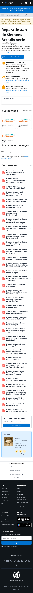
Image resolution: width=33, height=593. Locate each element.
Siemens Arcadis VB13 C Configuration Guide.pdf (15, 399)
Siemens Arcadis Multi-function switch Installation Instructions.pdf (16, 292)
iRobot (8, 53)
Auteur (7, 434)
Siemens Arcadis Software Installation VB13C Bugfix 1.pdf (15, 330)
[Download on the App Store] (23, 519)
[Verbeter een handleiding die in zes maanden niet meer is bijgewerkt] (24, 451)
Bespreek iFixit (5, 494)
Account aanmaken (16, 10)
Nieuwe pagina (27, 110)
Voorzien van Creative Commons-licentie (16, 586)
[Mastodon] (22, 561)
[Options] (2, 15)
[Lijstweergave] (28, 165)
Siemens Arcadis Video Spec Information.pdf (16, 405)
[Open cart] (26, 3)
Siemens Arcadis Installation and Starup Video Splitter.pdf (16, 258)
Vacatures (4, 497)
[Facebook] (7, 561)
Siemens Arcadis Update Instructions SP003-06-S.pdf (16, 385)
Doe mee (20, 494)
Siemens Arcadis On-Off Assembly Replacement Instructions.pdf (14, 299)
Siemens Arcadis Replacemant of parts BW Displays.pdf (17, 312)
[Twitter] (11, 561)
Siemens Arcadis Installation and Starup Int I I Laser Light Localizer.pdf (16, 251)
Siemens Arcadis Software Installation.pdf (15, 324)
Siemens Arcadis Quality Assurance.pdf (15, 306)
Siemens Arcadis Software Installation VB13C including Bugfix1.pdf (16, 338)
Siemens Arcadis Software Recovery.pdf (15, 345)
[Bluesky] (26, 561)
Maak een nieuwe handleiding (13, 57)
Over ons (4, 488)
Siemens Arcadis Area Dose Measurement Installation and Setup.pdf (16, 172)
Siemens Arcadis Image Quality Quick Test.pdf (14, 206)
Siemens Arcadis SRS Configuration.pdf (13, 358)
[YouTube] (18, 561)
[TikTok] (4, 561)
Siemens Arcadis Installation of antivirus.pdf (16, 272)
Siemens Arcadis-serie (13, 15)
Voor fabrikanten (22, 507)
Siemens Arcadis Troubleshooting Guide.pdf (16, 379)
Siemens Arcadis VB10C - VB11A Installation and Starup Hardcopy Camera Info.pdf (17, 392)
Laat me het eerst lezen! (10, 546)
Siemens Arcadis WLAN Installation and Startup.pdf (16, 410)
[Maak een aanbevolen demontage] (20, 451)
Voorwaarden (5, 522)
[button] (21, 3)
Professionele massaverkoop (21, 498)
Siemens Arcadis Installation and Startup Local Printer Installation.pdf (16, 236)
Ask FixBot (15, 425)
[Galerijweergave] (31, 165)
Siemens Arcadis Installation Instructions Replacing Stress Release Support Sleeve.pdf (17, 265)
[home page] (9, 3)
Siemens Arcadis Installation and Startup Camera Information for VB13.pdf (16, 221)
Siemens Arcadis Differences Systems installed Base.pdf (16, 200)
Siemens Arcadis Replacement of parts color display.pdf (17, 318)
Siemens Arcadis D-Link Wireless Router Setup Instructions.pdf (14, 194)
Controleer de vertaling (15, 23)
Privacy (3, 519)
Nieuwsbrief (5, 500)
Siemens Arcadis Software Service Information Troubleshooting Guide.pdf (16, 351)
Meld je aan (16, 543)
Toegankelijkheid (6, 516)
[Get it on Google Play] (24, 525)
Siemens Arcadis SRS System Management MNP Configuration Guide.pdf (16, 365)
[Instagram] (15, 561)
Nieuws (19, 491)
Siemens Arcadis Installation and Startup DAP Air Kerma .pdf (16, 228)
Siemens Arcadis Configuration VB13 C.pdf (15, 187)
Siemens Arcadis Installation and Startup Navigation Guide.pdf (16, 244)
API (2, 503)
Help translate (15, 555)
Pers (18, 488)
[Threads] (29, 561)
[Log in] (30, 3)
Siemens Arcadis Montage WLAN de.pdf (15, 285)
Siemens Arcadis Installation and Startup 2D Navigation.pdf (16, 213)
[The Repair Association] (16, 565)
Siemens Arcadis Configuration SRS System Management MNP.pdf (15, 180)
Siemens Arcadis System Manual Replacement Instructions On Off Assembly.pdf (15, 373)
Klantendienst (5, 491)
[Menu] (2, 3)
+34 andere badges (20, 454)
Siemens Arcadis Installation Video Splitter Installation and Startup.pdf (17, 278)
